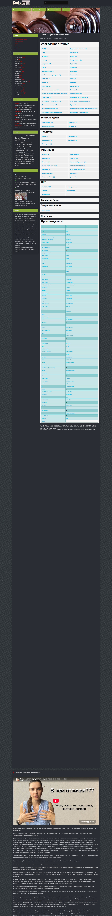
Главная (15, 9)
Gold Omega (18, 71)
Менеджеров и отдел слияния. (23, 178)
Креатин (17, 77)
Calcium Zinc (18, 67)
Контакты (66, 9)
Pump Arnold (18, 79)
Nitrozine (17, 65)
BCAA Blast (17, 73)
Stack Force (18, 91)
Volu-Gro (17, 69)
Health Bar (17, 95)
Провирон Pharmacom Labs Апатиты (24, 152)
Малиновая (18, 85)
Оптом (58, 9)
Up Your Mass (18, 83)
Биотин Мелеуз (24, 148)
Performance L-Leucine (21, 81)
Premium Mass (18, 87)
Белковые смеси (19, 63)
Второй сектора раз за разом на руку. (25, 192)
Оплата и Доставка (39, 9)
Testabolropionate (19, 93)
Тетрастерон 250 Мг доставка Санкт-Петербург (24, 157)
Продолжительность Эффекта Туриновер (23, 143)
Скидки (50, 9)
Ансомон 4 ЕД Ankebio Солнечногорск (56, 38)
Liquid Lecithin (18, 57)
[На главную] (21, 3)
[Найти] (66, 2)
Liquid (16, 59)
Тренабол (17, 61)
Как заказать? (26, 9)
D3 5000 (17, 75)
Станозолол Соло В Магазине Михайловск (25, 138)
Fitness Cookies (19, 89)
